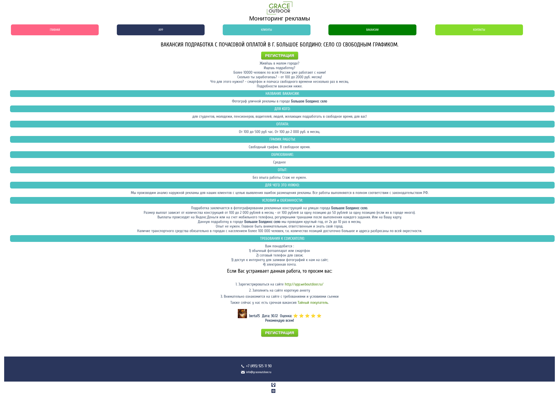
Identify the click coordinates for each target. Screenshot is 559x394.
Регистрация (279, 55)
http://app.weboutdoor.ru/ (304, 284)
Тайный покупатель (313, 302)
